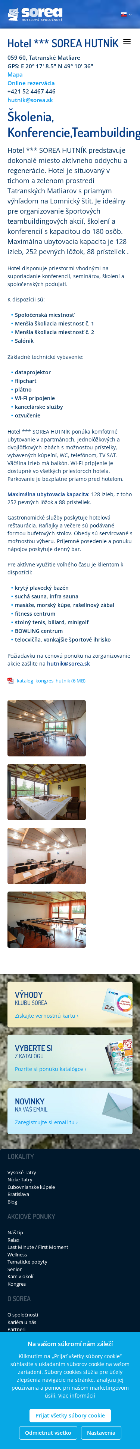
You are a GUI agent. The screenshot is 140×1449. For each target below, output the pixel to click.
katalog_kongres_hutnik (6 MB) (51, 680)
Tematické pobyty (27, 1261)
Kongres (16, 1283)
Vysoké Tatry (21, 1172)
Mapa (15, 74)
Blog (12, 1201)
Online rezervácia (31, 83)
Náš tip (15, 1232)
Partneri (16, 1329)
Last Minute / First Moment (37, 1247)
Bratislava (18, 1194)
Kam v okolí (20, 1276)
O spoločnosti (22, 1314)
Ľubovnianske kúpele (31, 1187)
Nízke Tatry (19, 1179)
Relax (13, 1240)
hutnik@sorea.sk (30, 100)
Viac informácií (76, 1395)
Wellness (17, 1254)
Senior (14, 1269)
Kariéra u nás (21, 1322)
